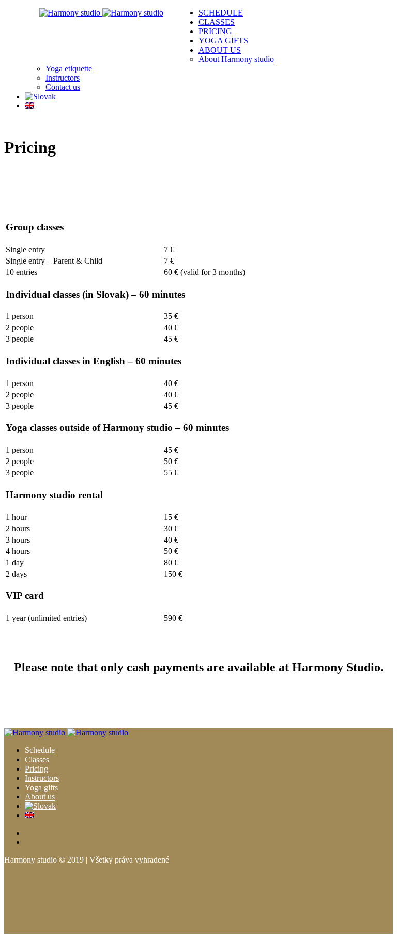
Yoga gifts (41, 787)
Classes (37, 759)
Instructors (42, 778)
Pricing (36, 768)
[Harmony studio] (101, 12)
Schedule (40, 750)
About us (40, 796)
